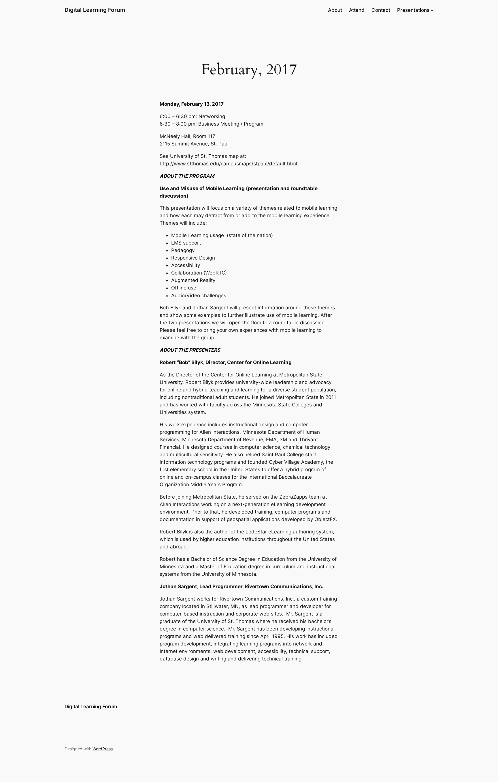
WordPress (103, 748)
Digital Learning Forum (95, 9)
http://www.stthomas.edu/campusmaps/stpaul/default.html (228, 163)
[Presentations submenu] (432, 10)
